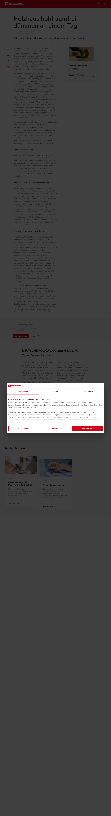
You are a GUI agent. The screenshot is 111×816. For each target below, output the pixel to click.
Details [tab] (55, 392)
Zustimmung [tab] (23, 392)
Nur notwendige (24, 429)
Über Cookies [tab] (88, 392)
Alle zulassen (87, 429)
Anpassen (54, 429)
